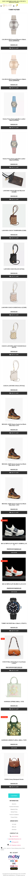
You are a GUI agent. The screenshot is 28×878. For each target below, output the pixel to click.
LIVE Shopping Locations (15, 845)
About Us (14, 804)
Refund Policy (14, 812)
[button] (1, 6)
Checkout (14, 829)
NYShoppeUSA (15, 842)
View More (14, 552)
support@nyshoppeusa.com (14, 839)
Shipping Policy (14, 809)
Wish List (14, 826)
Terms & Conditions (14, 814)
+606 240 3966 (15, 836)
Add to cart (15, 48)
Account (14, 824)
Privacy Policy (14, 817)
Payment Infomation (14, 806)
